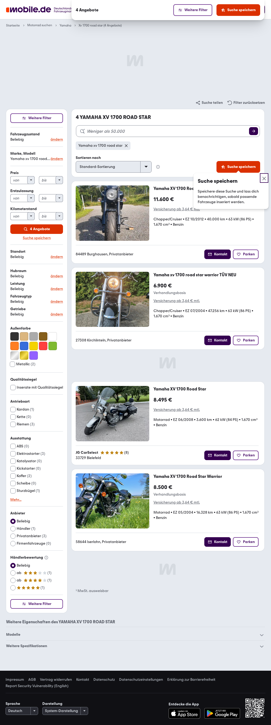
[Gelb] (33, 346)
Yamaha (65, 25)
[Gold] (24, 355)
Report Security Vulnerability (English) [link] (37, 686)
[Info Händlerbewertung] (46, 557)
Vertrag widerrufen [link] (56, 680)
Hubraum (18, 271)
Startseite (13, 25)
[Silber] (14, 355)
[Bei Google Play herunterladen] (222, 713)
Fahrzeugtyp (21, 296)
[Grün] (52, 346)
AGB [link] (32, 680)
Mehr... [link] (15, 500)
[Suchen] (253, 131)
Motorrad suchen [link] (39, 25)
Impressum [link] (15, 680)
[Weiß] (52, 336)
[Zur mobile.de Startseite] (49, 9)
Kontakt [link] (82, 680)
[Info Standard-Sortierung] (158, 167)
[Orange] (14, 346)
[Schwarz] (14, 336)
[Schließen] (264, 178)
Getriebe (18, 309)
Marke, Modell (22, 153)
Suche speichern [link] (37, 238)
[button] (36, 137)
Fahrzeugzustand (25, 134)
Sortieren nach (88, 157)
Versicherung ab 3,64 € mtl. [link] (176, 209)
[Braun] (43, 336)
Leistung (17, 283)
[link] (209, 102)
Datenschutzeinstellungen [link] (141, 680)
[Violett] (33, 355)
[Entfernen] (126, 145)
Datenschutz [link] (104, 680)
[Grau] (33, 336)
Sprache (13, 703)
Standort (17, 251)
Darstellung (52, 703)
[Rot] (43, 346)
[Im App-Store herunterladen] (186, 713)
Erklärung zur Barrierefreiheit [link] (191, 680)
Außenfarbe (20, 328)
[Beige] (24, 336)
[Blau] (24, 346)
